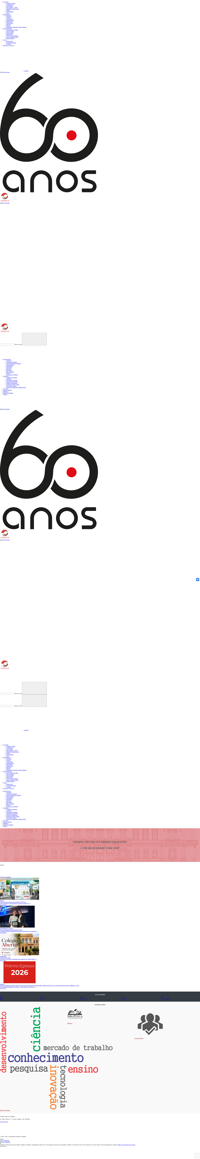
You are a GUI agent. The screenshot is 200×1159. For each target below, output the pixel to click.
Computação (9, 18)
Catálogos (8, 379)
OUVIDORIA (10, 11)
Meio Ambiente (10, 372)
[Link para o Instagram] (11, 356)
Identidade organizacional (12, 9)
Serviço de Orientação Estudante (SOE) (16, 387)
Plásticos (8, 25)
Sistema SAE (9, 41)
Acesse (5, 40)
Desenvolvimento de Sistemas (13, 363)
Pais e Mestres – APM (11, 7)
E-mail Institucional (11, 42)
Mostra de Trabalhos (8, 393)
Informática (9, 367)
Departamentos (7, 14)
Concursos (5, 389)
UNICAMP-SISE (7, 28)
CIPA (7, 13)
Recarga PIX (9, 34)
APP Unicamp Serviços (12, 35)
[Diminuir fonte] (35, 58)
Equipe (8, 10)
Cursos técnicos (7, 359)
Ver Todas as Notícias (5, 877)
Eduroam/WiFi (10, 33)
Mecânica (8, 24)
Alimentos (8, 16)
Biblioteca (5, 391)
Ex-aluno (8, 44)
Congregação (9, 6)
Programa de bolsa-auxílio (12, 384)
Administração (9, 4)
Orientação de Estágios (12, 381)
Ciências (8, 17)
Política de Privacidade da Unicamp (126, 1144)
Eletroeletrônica (10, 20)
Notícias (5, 394)
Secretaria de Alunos (11, 386)
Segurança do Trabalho (12, 374)
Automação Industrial (11, 362)
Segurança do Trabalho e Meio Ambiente (16, 27)
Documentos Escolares (12, 380)
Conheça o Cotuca (10, 3)
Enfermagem (9, 21)
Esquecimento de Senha (12, 30)
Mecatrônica (9, 370)
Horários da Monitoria (11, 383)
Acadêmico (6, 376)
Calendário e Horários (11, 377)
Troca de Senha (10, 31)
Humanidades (9, 23)
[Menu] (11, 407)
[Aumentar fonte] (12, 58)
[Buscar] (11, 681)
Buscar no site (18, 344)
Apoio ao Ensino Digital (12, 37)
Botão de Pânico (10, 38)
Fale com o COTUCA (8, 45)
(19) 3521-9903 (4, 1121)
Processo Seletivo (7, 390)
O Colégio (5, 2)
